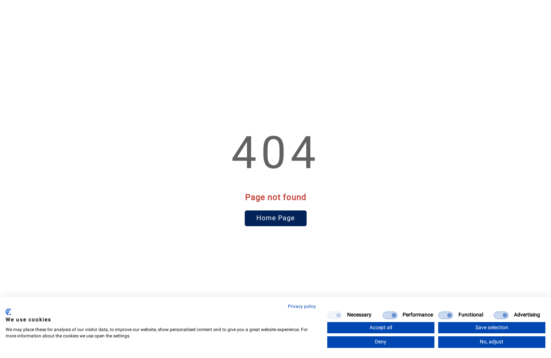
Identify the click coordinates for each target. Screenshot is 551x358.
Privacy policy (302, 306)
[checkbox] (334, 315)
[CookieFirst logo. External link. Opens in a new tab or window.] (8, 312)
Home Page (275, 218)
